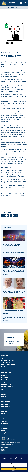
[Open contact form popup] (25, 3)
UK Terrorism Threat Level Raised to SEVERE (14, 318)
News (6, 8)
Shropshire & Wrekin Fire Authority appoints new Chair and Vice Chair (14, 291)
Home (2, 8)
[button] (2, 215)
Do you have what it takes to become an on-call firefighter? (13, 341)
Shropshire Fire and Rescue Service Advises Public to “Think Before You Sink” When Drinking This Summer (14, 272)
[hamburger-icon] (21, 3)
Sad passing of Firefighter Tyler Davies (13, 311)
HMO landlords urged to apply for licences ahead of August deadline (13, 251)
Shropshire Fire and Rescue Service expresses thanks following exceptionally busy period (13, 244)
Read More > (5, 247)
